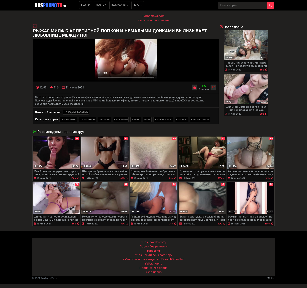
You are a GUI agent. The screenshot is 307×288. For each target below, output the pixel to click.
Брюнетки (181, 119)
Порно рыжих (87, 119)
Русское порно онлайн (153, 20)
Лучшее (101, 5)
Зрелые (135, 119)
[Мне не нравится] (213, 87)
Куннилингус (121, 119)
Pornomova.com (153, 16)
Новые (85, 5)
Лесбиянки (104, 119)
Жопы (147, 119)
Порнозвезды (68, 119)
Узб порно (160, 267)
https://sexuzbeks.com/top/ (153, 255)
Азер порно (154, 272)
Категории (119, 5)
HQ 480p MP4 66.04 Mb (76, 112)
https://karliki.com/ (153, 242)
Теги (137, 5)
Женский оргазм (163, 119)
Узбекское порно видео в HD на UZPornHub (153, 259)
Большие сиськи (200, 119)
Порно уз (145, 267)
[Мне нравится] (194, 87)
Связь (271, 278)
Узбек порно (153, 263)
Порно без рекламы (154, 246)
